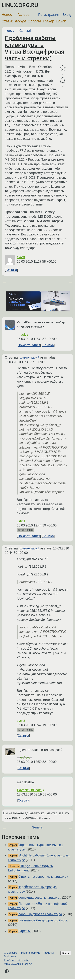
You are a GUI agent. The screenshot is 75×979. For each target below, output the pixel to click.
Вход (66, 15)
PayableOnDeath (29, 790)
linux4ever (24, 757)
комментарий (29, 357)
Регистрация (48, 15)
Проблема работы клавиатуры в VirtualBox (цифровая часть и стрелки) (34, 48)
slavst (21, 257)
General (25, 30)
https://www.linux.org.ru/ (18, 963)
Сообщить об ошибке (16, 960)
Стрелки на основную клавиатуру (43, 876)
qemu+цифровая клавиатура (39, 897)
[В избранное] (62, 68)
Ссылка (11, 270)
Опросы (34, 21)
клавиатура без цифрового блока (43, 920)
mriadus (22, 334)
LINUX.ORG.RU (20, 5)
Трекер (48, 21)
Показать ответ (29, 345)
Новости (9, 15)
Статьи (7, 21)
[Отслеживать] (62, 80)
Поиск (61, 21)
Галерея (24, 15)
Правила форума (29, 952)
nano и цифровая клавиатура (40, 914)
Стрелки (24, 931)
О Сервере (10, 952)
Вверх (65, 953)
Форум (20, 21)
